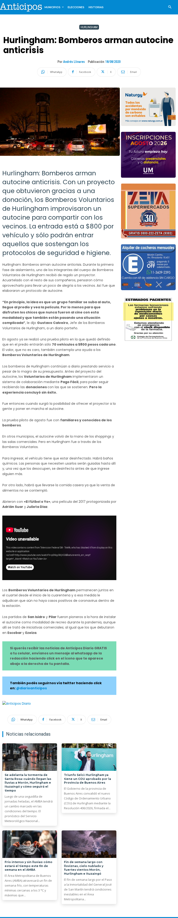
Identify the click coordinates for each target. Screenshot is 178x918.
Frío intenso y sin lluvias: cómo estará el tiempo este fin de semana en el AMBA (28, 866)
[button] (170, 7)
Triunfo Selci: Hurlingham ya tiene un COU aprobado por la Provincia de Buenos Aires (87, 779)
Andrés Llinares (74, 62)
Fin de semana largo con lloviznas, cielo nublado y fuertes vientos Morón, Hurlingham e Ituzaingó (83, 867)
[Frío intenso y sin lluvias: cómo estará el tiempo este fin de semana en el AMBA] (29, 844)
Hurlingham (89, 27)
